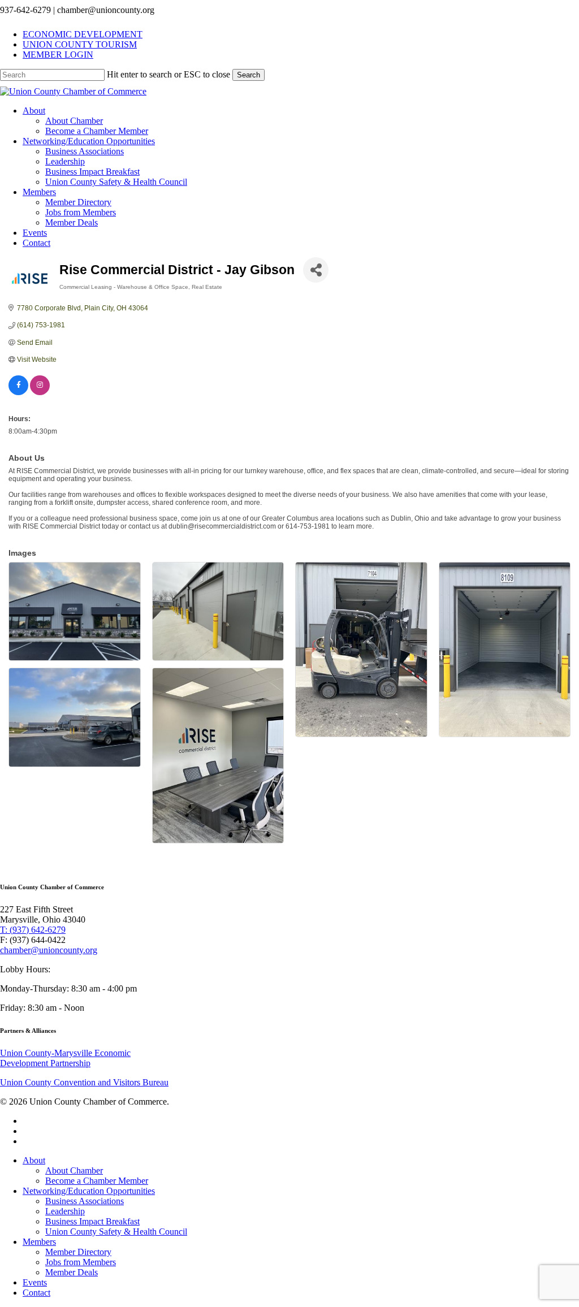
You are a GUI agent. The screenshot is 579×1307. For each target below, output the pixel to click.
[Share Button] (316, 270)
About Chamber (74, 1170)
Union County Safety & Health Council (116, 1231)
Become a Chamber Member (96, 1180)
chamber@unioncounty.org (48, 950)
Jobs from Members (80, 1262)
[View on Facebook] (18, 393)
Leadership (65, 1211)
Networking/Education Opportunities (89, 1191)
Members (39, 1242)
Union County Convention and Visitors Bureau (84, 1082)
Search (248, 75)
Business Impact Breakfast (92, 1221)
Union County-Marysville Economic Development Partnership (65, 1058)
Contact (36, 1292)
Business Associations (84, 1201)
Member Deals (71, 1272)
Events (35, 1282)
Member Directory (78, 1252)
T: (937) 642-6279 (33, 929)
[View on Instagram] (40, 393)
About (34, 1160)
